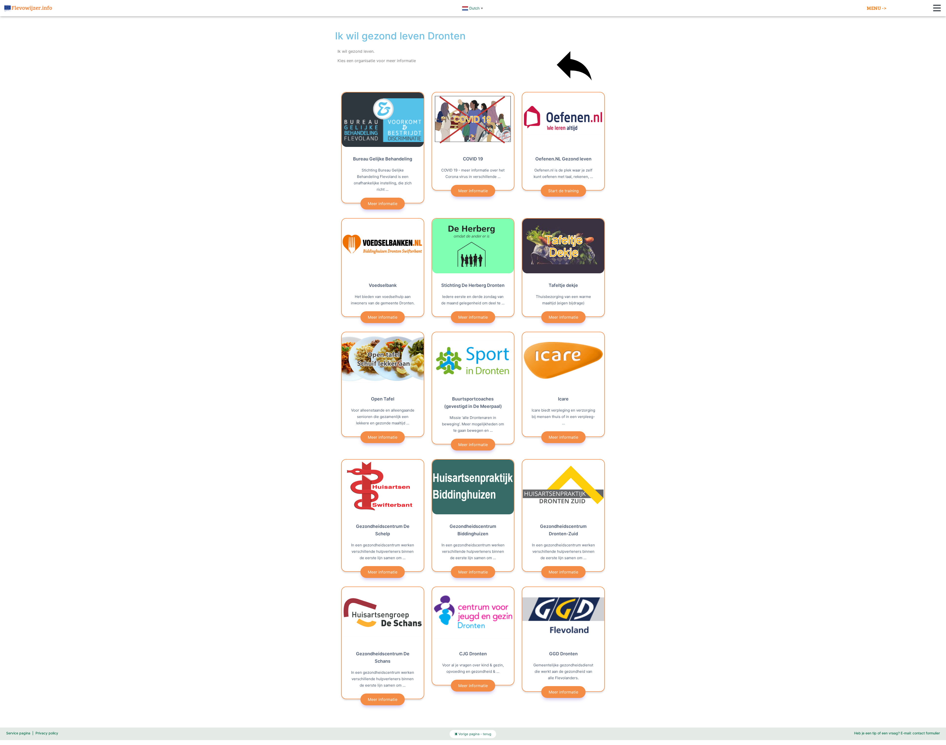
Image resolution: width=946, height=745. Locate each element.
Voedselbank (383, 285)
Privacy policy (46, 733)
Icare (563, 398)
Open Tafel (382, 398)
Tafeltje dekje (563, 285)
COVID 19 (473, 158)
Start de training (563, 190)
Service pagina (18, 733)
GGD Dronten (563, 653)
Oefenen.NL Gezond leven (563, 158)
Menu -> (876, 7)
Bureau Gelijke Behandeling (382, 158)
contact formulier (926, 733)
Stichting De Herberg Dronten (473, 285)
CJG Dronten (473, 653)
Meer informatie (382, 203)
